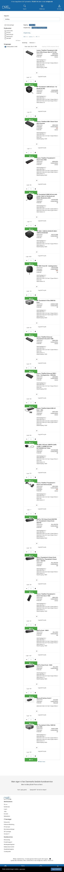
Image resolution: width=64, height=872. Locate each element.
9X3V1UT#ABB (54, 234)
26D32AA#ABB (54, 267)
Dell (57, 527)
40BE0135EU (55, 597)
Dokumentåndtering (9, 824)
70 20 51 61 (35, 1)
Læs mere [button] (22, 869)
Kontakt (6, 814)
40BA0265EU (55, 161)
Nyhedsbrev (7, 816)
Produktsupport (8, 842)
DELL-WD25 (55, 632)
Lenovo (56, 56)
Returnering (7, 839)
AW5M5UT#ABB (54, 304)
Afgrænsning (26, 33)
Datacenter (7, 822)
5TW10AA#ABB (54, 449)
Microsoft (55, 702)
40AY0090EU (55, 376)
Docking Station (54, 55)
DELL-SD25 (55, 666)
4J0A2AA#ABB (54, 90)
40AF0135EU (55, 411)
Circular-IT (6, 834)
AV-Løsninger (7, 831)
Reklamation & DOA (9, 847)
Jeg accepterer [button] (56, 869)
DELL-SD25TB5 (54, 524)
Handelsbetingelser (9, 849)
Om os (5, 804)
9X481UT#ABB (54, 728)
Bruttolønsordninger (9, 829)
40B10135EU (55, 486)
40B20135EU (55, 125)
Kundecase (7, 807)
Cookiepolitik (7, 851)
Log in (5, 809)
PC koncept (7, 827)
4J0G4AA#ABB (54, 199)
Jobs (5, 811)
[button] (32, 42)
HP (57, 93)
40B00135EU (55, 340)
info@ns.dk (49, 1)
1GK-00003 (55, 699)
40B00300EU (55, 53)
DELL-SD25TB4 (54, 562)
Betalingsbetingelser (9, 844)
